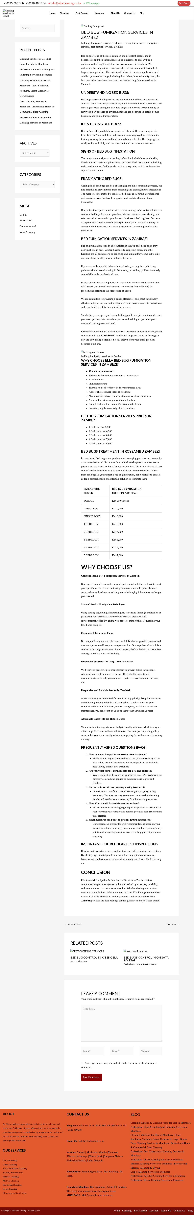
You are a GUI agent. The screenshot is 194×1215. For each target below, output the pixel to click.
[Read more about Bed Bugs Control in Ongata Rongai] (135, 951)
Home (53, 13)
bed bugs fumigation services (96, 43)
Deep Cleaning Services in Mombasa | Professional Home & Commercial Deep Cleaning (37, 106)
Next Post (172, 924)
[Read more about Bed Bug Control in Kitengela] (87, 951)
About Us (115, 13)
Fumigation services (132, 964)
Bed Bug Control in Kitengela (94, 957)
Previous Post (73, 924)
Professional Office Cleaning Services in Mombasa (157, 1159)
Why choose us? (106, 567)
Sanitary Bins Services (13, 1172)
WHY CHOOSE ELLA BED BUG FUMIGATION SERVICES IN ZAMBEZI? (116, 362)
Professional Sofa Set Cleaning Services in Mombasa (158, 1175)
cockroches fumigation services (129, 43)
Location (99, 13)
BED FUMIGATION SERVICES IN (106, 239)
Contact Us (129, 13)
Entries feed (26, 220)
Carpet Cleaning (10, 1160)
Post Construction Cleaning (15, 1168)
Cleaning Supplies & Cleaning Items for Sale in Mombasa (161, 1122)
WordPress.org (27, 232)
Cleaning (64, 13)
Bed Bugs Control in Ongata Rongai (146, 959)
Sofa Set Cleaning (11, 1177)
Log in (23, 214)
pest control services (101, 46)
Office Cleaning (10, 1164)
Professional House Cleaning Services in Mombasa (157, 1180)
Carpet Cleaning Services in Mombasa (150, 1171)
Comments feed (28, 226)
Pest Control (82, 13)
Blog (142, 13)
